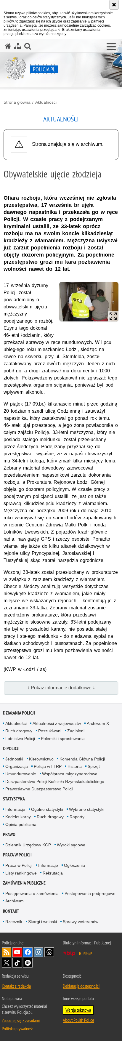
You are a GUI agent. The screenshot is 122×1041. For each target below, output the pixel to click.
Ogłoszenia (74, 865)
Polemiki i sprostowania (63, 738)
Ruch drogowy (18, 730)
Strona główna (17, 102)
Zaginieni (75, 730)
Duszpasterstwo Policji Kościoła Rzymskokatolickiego (54, 781)
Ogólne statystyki (47, 809)
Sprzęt (94, 766)
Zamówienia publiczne (24, 883)
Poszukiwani (49, 730)
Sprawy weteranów (80, 921)
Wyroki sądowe (71, 845)
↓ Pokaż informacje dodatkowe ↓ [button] (61, 687)
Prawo (9, 834)
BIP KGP (85, 953)
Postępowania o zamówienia (32, 893)
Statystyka (14, 799)
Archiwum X (98, 723)
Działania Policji (19, 713)
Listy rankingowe (21, 873)
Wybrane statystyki (86, 809)
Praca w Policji (17, 855)
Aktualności (46, 102)
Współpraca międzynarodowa (69, 773)
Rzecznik (13, 921)
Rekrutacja (53, 873)
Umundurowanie (20, 773)
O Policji (11, 748)
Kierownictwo (41, 759)
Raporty (77, 816)
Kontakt (11, 911)
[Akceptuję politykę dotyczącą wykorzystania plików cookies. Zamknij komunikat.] (114, 4)
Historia (75, 766)
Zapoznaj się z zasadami (21, 1020)
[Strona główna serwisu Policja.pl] (8, 46)
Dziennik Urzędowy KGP (28, 845)
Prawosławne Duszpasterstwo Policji (39, 789)
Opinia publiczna (20, 824)
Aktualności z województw (57, 723)
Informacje (15, 809)
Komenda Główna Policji (82, 759)
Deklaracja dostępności (81, 986)
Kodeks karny (18, 816)
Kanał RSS (6, 952)
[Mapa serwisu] (17, 46)
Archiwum (14, 901)
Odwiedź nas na (17, 952)
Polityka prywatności (18, 1029)
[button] (111, 47)
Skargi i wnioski (42, 921)
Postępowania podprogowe (90, 893)
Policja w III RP (48, 766)
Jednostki (14, 759)
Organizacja (16, 766)
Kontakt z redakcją (16, 986)
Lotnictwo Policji (20, 738)
